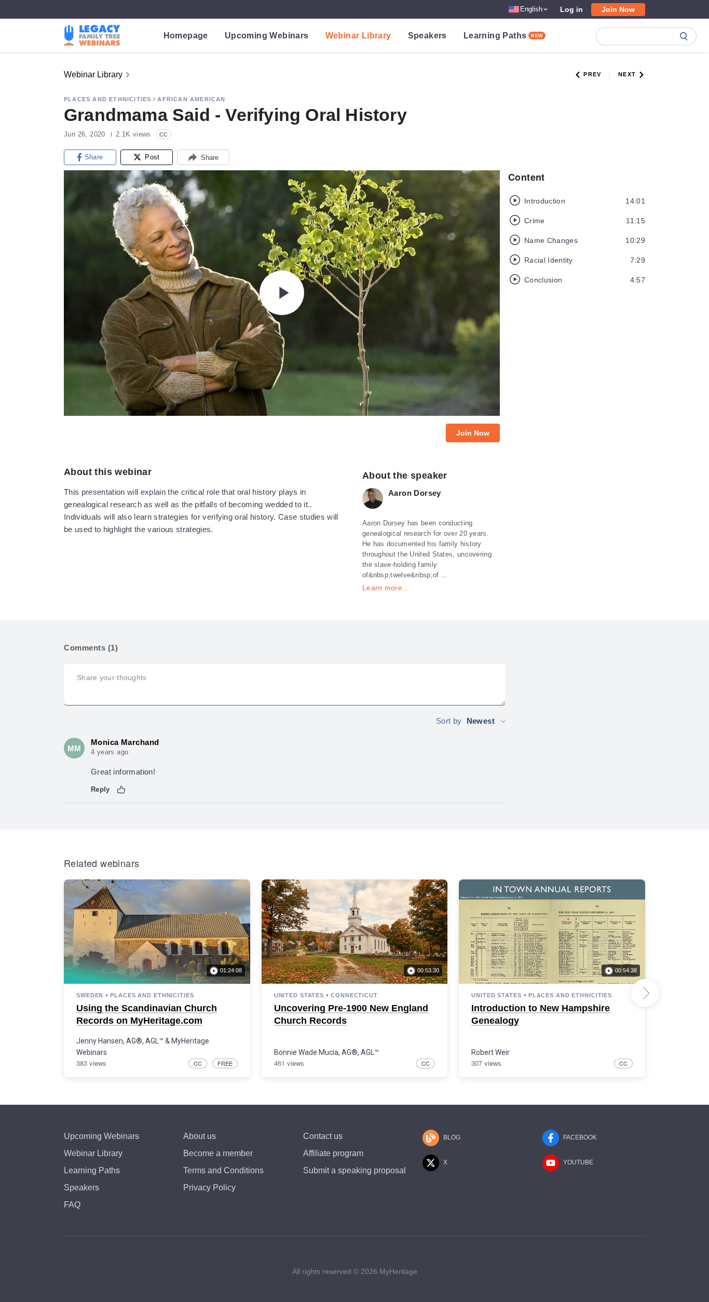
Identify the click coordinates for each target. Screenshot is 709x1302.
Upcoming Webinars (267, 35)
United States (299, 995)
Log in (571, 9)
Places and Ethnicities (107, 99)
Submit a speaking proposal (354, 1170)
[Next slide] (645, 993)
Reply (100, 789)
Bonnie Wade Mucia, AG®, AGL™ (326, 1052)
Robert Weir (490, 1052)
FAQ (72, 1204)
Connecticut (354, 995)
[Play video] (282, 292)
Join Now (618, 9)
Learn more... (385, 588)
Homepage (185, 35)
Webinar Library (358, 35)
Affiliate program (333, 1153)
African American (191, 99)
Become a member (218, 1153)
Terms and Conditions (223, 1170)
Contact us (323, 1136)
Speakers (427, 35)
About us (199, 1136)
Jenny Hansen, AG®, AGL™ (119, 1041)
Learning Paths (503, 35)
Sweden (89, 995)
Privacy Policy (209, 1187)
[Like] (121, 789)
